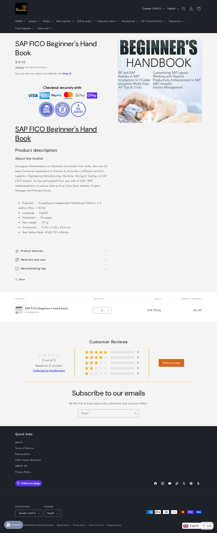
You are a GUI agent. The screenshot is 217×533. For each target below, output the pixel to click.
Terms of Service (24, 448)
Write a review (171, 363)
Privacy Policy (23, 471)
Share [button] (22, 279)
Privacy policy (79, 525)
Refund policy (22, 454)
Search (19, 442)
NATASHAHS (29, 525)
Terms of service (96, 525)
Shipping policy (114, 525)
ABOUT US (21, 466)
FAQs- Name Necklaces (28, 460)
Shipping (19, 67)
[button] (20, 21)
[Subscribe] (135, 413)
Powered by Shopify (45, 525)
